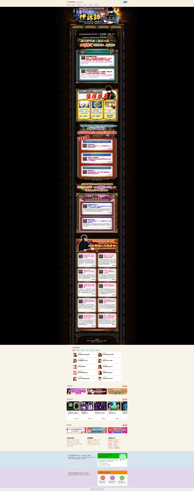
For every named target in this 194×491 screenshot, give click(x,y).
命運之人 (85, 4)
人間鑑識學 (110, 447)
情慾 (68, 445)
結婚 (76, 443)
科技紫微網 (97, 488)
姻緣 (78, 441)
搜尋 (125, 2)
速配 (91, 4)
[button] (124, 425)
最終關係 (94, 443)
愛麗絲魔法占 (116, 441)
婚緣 (89, 440)
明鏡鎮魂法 (115, 445)
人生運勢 (69, 443)
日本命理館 (92, 488)
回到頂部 (97, 339)
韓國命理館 (102, 488)
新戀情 (79, 4)
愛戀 (97, 441)
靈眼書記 (110, 445)
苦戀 (74, 441)
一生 (94, 441)
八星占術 (110, 441)
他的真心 (96, 4)
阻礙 (99, 443)
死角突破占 (115, 443)
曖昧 (68, 441)
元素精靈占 (116, 440)
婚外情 (71, 445)
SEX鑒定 (89, 443)
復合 (73, 443)
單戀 (73, 4)
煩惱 (98, 440)
